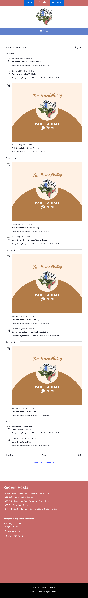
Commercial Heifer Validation (24, 74)
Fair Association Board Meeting (25, 148)
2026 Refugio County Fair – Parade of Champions (26, 501)
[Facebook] (39, 2)
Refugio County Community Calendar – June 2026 (26, 493)
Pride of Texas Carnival (22, 429)
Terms (43, 587)
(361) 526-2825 (15, 536)
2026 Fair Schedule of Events (17, 505)
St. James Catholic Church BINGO (26, 61)
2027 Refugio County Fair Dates (18, 497)
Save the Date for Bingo (22, 442)
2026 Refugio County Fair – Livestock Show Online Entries (30, 509)
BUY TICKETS (57, 3)
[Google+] (44, 2)
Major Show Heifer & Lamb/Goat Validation (30, 240)
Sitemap (52, 587)
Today (44, 455)
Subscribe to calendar (42, 462)
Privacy (36, 587)
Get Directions (14, 531)
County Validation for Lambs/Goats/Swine (30, 332)
